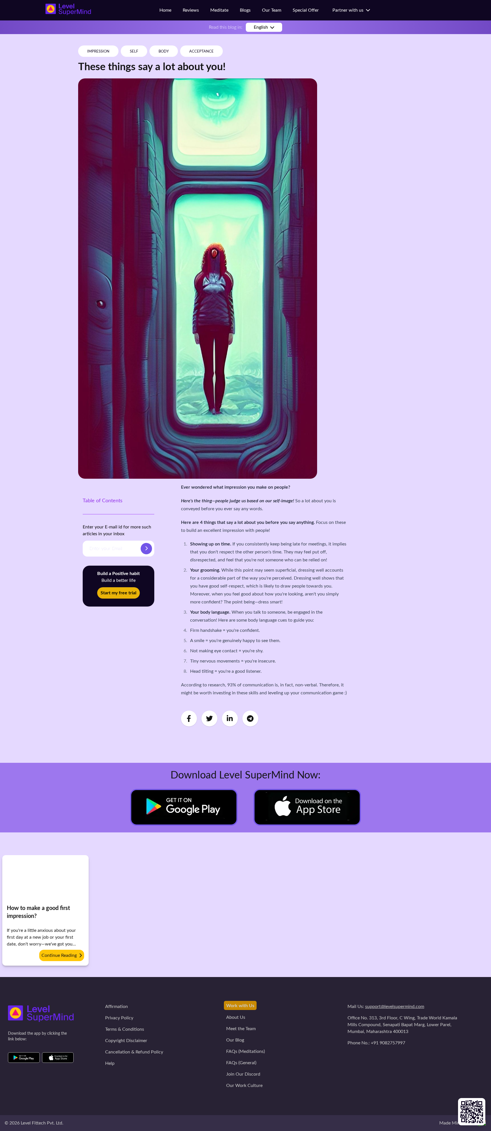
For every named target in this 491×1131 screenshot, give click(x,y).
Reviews (191, 10)
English (261, 27)
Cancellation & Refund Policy (134, 1052)
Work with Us (240, 1005)
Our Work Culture (244, 1085)
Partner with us (349, 10)
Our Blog (235, 1040)
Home (165, 10)
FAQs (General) (241, 1063)
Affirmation (116, 1006)
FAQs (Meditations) (245, 1051)
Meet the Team (241, 1028)
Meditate (219, 10)
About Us (235, 1017)
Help (110, 1063)
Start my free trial (118, 593)
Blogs (245, 10)
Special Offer (306, 10)
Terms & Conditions (124, 1029)
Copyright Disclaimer (126, 1040)
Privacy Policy (119, 1018)
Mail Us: (386, 1006)
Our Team (271, 10)
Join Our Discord (243, 1074)
